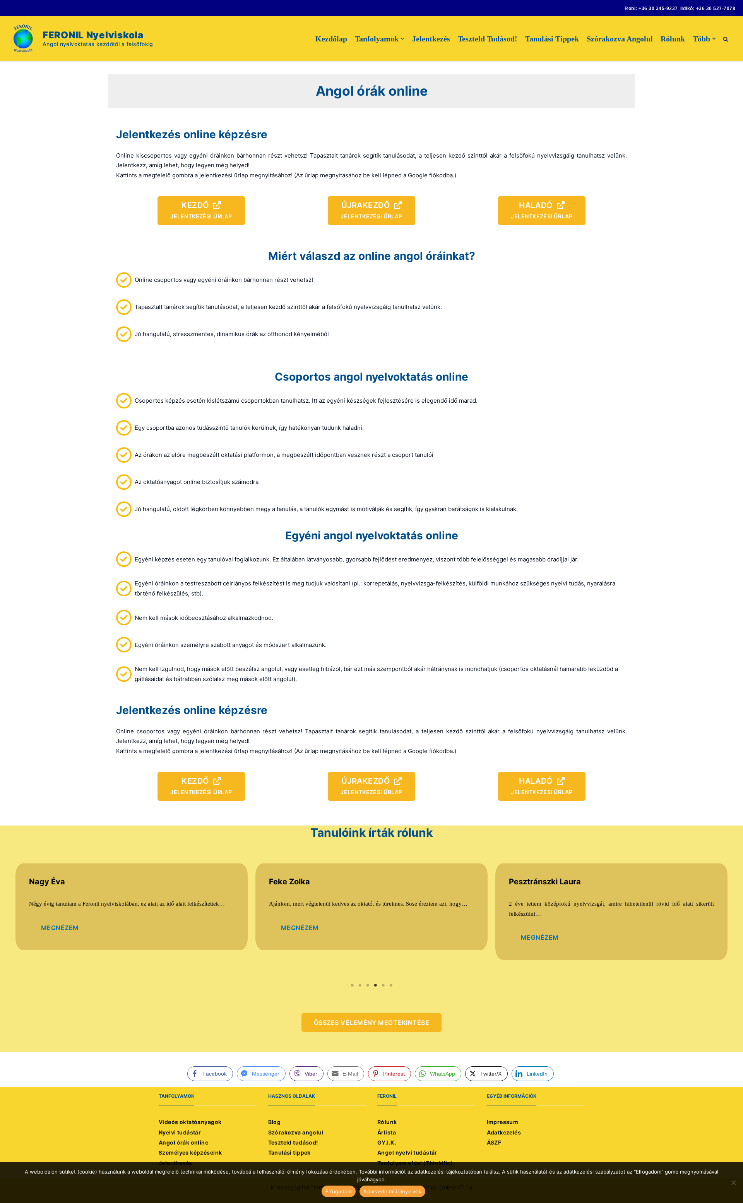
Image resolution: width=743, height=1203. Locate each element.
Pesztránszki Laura (545, 881)
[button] (725, 38)
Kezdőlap (331, 38)
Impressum (503, 1122)
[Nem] (733, 1182)
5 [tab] (383, 985)
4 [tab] (375, 985)
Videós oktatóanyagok (190, 1122)
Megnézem (60, 928)
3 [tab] (368, 985)
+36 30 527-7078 (715, 8)
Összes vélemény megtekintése (371, 1022)
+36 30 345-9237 (658, 8)
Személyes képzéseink (190, 1152)
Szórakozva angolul (620, 38)
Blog (274, 1122)
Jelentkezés (431, 38)
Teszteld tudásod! (487, 38)
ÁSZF (494, 1142)
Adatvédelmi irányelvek (392, 1191)
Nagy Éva (47, 881)
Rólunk (673, 38)
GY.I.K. (386, 1142)
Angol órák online (183, 1142)
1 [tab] (352, 985)
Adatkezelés (504, 1132)
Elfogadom (338, 1191)
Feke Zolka (289, 881)
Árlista (386, 1132)
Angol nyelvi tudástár (407, 1152)
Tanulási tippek (552, 38)
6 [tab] (391, 985)
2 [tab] (360, 985)
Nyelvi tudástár (180, 1132)
